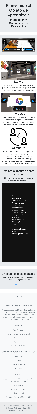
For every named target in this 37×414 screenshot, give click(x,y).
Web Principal (18, 330)
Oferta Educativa (18, 364)
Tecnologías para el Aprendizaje (18, 334)
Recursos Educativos (18, 346)
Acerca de (18, 368)
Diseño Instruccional (18, 342)
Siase (19, 360)
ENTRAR (18, 284)
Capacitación (18, 338)
